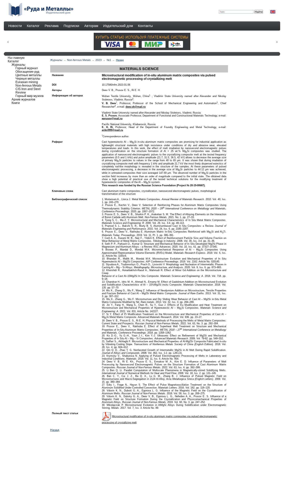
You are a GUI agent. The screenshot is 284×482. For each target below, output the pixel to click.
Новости (15, 26)
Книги (16, 102)
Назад (120, 60)
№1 (109, 60)
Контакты (145, 26)
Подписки (71, 26)
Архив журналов (23, 99)
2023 (98, 60)
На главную (16, 57)
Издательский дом (118, 26)
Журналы (56, 60)
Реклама (52, 26)
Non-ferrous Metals (79, 60)
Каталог (33, 26)
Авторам (91, 26)
